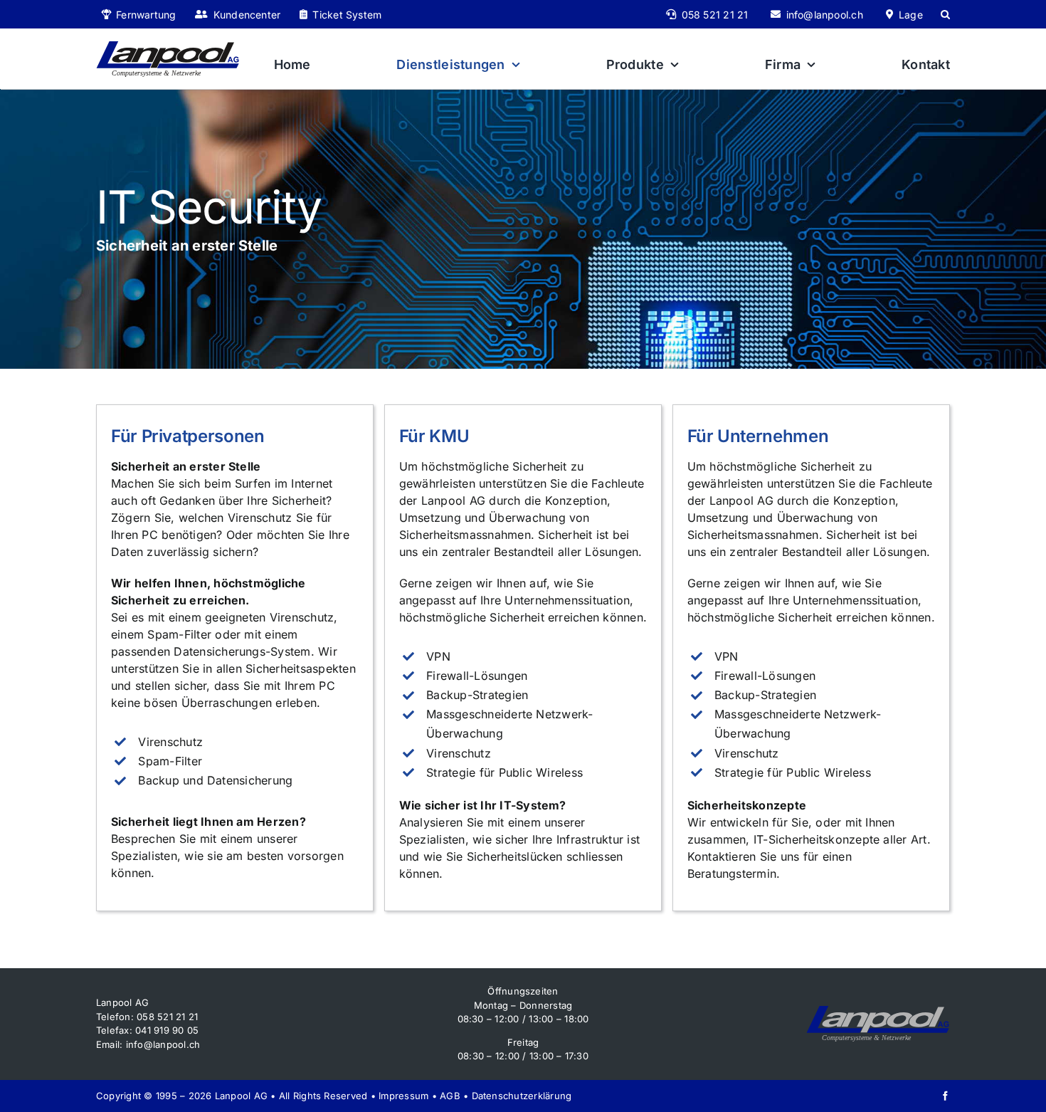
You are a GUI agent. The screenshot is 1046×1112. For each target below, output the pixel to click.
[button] (945, 14)
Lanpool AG (241, 1095)
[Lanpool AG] (167, 46)
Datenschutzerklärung (522, 1095)
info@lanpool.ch (163, 1044)
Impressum (403, 1095)
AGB (450, 1095)
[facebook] (945, 1096)
